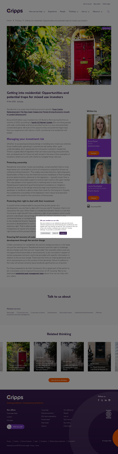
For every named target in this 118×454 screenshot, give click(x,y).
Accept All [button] (63, 233)
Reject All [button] (55, 233)
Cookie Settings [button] (45, 233)
